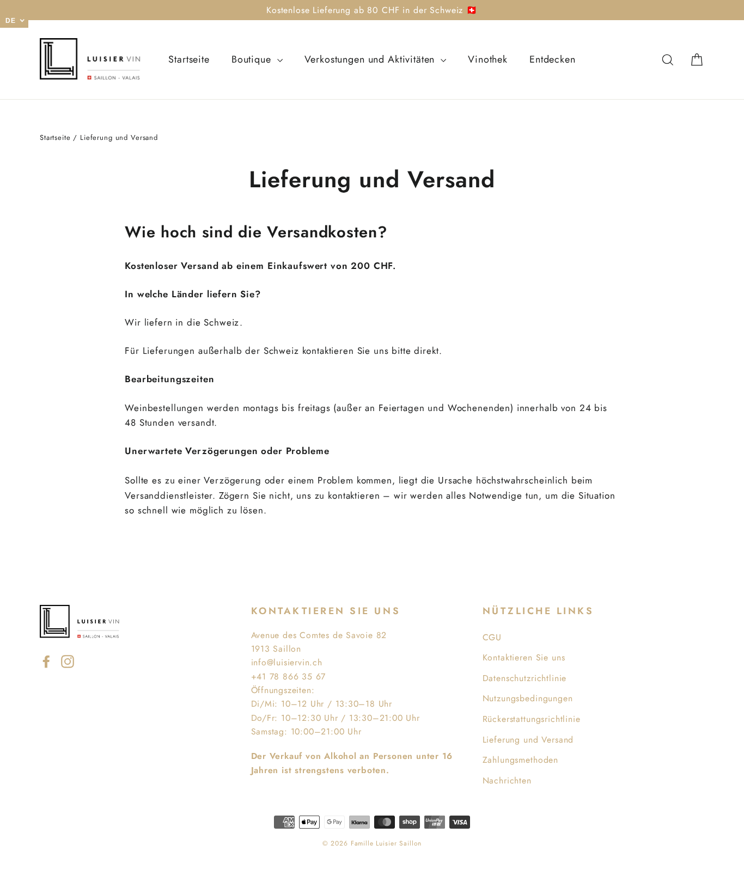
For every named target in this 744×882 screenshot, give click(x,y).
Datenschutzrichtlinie (525, 678)
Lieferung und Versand (528, 739)
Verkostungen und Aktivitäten (371, 59)
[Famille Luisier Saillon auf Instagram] (67, 660)
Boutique (253, 59)
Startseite (189, 59)
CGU (492, 637)
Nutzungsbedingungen (528, 698)
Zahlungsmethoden (521, 760)
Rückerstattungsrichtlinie (532, 719)
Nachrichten (507, 780)
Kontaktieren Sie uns (524, 657)
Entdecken (552, 59)
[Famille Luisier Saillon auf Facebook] (46, 660)
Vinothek (488, 59)
